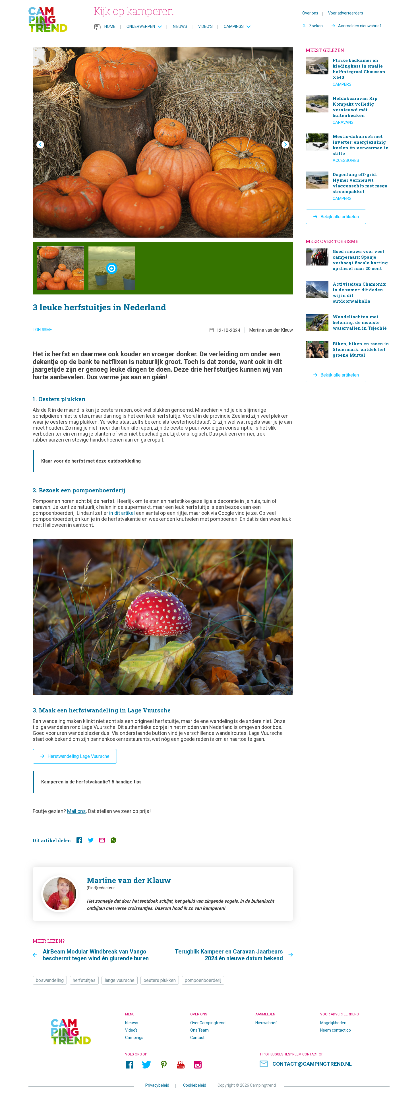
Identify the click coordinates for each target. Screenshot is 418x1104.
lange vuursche (119, 980)
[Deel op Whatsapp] (113, 841)
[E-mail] (102, 841)
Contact (197, 1037)
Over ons (310, 13)
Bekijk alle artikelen (339, 216)
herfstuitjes (84, 980)
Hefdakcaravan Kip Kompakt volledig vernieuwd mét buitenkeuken (348, 110)
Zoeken (316, 26)
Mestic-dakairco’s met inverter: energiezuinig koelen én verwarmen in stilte (348, 148)
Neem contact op (335, 1030)
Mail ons (76, 811)
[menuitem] (60, 268)
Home (109, 26)
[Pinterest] (163, 1065)
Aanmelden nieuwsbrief (359, 26)
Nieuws (180, 26)
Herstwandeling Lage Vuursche (78, 756)
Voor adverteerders (345, 13)
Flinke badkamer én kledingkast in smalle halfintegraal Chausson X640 (348, 72)
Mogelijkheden (333, 1023)
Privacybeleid (157, 1085)
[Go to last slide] (40, 145)
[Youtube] (180, 1065)
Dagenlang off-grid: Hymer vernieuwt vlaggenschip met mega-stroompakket (348, 186)
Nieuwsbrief (266, 1023)
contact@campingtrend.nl (312, 1064)
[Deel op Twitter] (91, 841)
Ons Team (199, 1030)
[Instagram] (197, 1065)
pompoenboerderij (203, 980)
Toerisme (42, 329)
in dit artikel (122, 513)
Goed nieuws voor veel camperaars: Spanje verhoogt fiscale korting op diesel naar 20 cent (348, 260)
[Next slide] (285, 145)
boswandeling (50, 980)
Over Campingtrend (207, 1023)
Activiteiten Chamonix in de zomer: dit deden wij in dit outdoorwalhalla (348, 293)
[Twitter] (146, 1065)
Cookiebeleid (194, 1085)
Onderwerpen (141, 26)
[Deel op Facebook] (79, 841)
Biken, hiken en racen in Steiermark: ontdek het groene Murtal (348, 350)
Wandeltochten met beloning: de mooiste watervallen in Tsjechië (348, 323)
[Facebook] (129, 1065)
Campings (234, 26)
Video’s (205, 26)
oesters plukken (160, 980)
